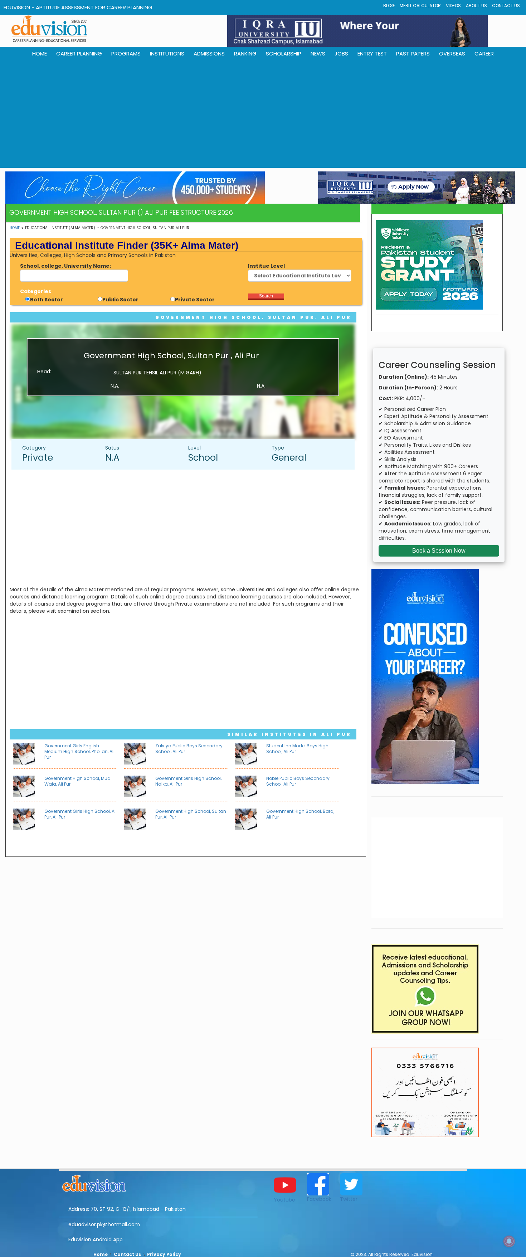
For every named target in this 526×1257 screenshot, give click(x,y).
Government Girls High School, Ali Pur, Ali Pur (80, 814)
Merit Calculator (420, 6)
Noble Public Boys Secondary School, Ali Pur (298, 781)
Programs (126, 53)
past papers (413, 53)
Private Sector (195, 299)
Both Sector (46, 299)
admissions (209, 53)
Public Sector (120, 299)
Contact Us (506, 6)
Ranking (245, 53)
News (318, 53)
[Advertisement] (263, 114)
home (39, 53)
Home (15, 227)
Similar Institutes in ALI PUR (289, 734)
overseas (452, 53)
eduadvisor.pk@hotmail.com (104, 1224)
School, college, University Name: (65, 266)
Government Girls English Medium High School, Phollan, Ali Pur (79, 751)
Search (266, 296)
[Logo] (158, 1182)
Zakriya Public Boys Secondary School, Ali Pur (189, 748)
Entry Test (372, 53)
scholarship (283, 53)
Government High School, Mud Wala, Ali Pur (77, 781)
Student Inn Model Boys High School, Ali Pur (297, 748)
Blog (389, 6)
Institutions (167, 53)
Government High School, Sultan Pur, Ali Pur (253, 317)
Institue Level (266, 266)
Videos (453, 6)
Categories (35, 291)
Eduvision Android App (95, 1239)
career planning (79, 53)
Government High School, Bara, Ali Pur (300, 814)
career (484, 53)
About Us (476, 6)
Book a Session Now (439, 551)
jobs (341, 53)
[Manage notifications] (509, 1241)
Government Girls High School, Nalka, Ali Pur (188, 781)
